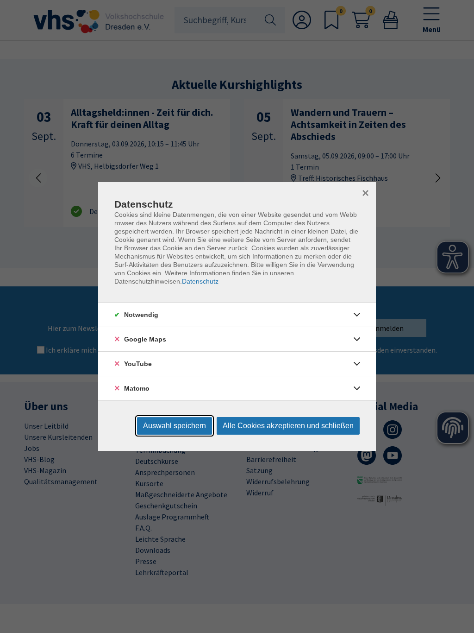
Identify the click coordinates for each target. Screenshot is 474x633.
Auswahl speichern (174, 426)
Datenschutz (200, 281)
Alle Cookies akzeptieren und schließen (288, 426)
